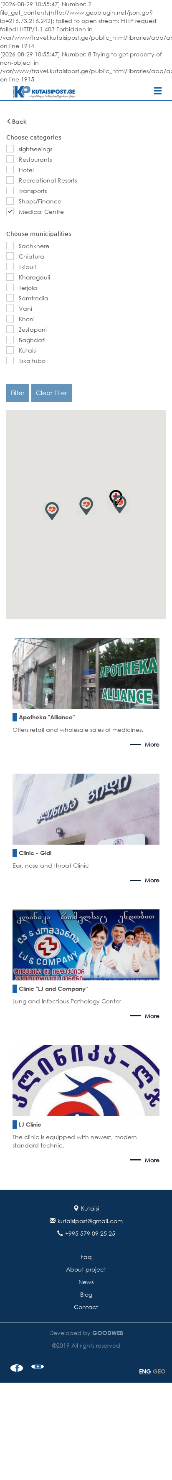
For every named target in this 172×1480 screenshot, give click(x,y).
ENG (145, 1371)
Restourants (35, 159)
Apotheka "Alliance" (47, 717)
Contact (86, 1306)
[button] (86, 506)
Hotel (26, 169)
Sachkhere (34, 245)
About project (86, 1269)
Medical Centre (41, 211)
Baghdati (32, 339)
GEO (159, 1371)
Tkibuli (27, 266)
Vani (25, 308)
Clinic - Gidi (35, 852)
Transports (33, 190)
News (86, 1281)
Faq (86, 1256)
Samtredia (33, 298)
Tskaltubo (32, 360)
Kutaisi (28, 350)
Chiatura (31, 256)
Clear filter (51, 392)
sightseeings (35, 148)
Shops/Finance (40, 201)
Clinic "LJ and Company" (53, 988)
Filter (18, 392)
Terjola (28, 287)
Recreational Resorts (48, 180)
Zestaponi (33, 329)
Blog (86, 1294)
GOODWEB (107, 1332)
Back (19, 121)
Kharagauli (34, 277)
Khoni (27, 318)
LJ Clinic (30, 1124)
